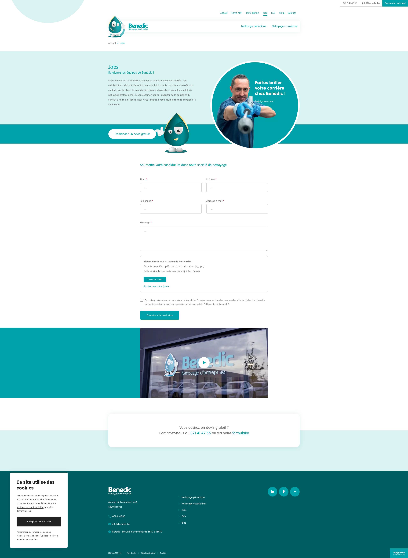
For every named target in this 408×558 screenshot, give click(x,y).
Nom (143, 179)
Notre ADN (237, 13)
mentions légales (39, 503)
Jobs (265, 13)
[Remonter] (295, 491)
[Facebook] (283, 491)
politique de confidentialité (30, 507)
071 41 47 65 (200, 433)
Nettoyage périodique (253, 26)
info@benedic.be (371, 3)
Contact (292, 13)
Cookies (163, 553)
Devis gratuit (252, 13)
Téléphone (146, 200)
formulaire (240, 433)
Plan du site (131, 553)
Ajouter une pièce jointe (156, 286)
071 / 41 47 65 (350, 3)
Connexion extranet (395, 3)
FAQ (273, 13)
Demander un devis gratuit (132, 134)
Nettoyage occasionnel (285, 26)
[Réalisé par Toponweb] (399, 553)
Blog (281, 13)
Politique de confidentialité (216, 304)
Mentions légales (148, 553)
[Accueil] (128, 26)
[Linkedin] (272, 491)
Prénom (211, 179)
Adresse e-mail (215, 200)
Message (146, 222)
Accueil (224, 13)
